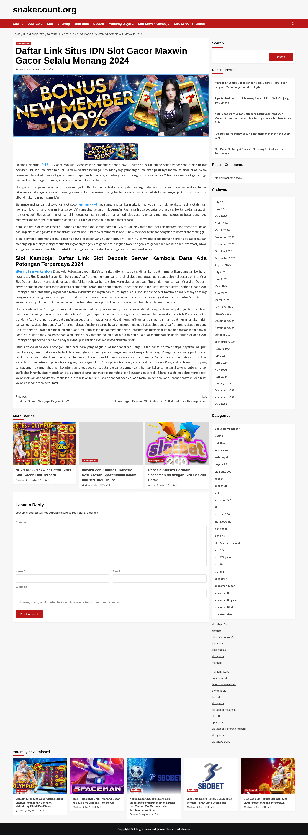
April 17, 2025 (166, 485)
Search (218, 43)
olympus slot (219, 690)
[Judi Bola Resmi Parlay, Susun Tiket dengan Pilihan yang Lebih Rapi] (211, 776)
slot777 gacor (223, 557)
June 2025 (221, 279)
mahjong (217, 662)
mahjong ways (220, 671)
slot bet (216, 630)
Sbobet (98, 24)
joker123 (217, 643)
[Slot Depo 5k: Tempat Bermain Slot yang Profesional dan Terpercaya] (268, 776)
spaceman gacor (225, 585)
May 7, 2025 (99, 485)
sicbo (218, 492)
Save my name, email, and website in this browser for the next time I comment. (70, 602)
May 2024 (221, 369)
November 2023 (225, 397)
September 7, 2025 (36, 480)
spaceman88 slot (225, 607)
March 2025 (222, 299)
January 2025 (223, 313)
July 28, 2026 (90, 807)
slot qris (220, 535)
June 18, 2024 (41, 69)
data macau (219, 649)
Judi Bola (35, 24)
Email (117, 571)
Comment (23, 522)
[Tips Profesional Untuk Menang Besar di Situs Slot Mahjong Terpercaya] (97, 776)
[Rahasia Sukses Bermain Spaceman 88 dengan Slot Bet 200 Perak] (177, 443)
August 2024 (223, 348)
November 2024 (225, 327)
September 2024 (225, 341)
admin (21, 480)
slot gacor (221, 528)
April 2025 (221, 292)
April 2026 (221, 223)
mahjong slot (223, 457)
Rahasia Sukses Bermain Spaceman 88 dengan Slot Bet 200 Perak (177, 475)
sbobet (219, 478)
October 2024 (223, 334)
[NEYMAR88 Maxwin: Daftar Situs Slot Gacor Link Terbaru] (44, 443)
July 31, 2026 (33, 811)
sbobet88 (221, 485)
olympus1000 (223, 471)
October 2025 (223, 251)
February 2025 (224, 306)
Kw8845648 (24, 69)
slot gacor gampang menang (229, 728)
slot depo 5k (219, 624)
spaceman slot (220, 677)
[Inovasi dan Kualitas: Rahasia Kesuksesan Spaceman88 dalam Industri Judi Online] (111, 443)
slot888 (219, 571)
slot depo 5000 (221, 741)
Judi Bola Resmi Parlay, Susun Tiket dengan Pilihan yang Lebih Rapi (253, 135)
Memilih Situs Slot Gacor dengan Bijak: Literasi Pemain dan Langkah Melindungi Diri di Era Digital (251, 85)
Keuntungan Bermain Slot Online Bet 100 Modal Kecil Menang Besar (160, 399)
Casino (18, 24)
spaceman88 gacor (226, 600)
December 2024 (225, 320)
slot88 (219, 564)
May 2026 (221, 216)
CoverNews (165, 829)
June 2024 (221, 362)
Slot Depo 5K (223, 521)
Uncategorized (23, 43)
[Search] (293, 24)
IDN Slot (46, 165)
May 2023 (221, 404)
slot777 (219, 550)
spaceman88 (222, 592)
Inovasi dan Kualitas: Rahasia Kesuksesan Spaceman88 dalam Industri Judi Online (109, 475)
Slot (50, 24)
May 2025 (221, 286)
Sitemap (63, 24)
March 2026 (222, 230)
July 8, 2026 (204, 807)
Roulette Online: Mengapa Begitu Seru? (42, 399)
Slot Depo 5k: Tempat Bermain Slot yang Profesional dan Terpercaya (249, 151)
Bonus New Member (227, 428)
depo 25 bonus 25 (223, 637)
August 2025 (223, 265)
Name (20, 571)
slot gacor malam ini (224, 709)
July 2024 (220, 355)
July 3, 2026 (261, 807)
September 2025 (225, 258)
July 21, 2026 (147, 814)
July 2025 (220, 272)
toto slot (217, 697)
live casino (221, 450)
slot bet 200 (222, 514)
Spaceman (221, 578)
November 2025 (225, 244)
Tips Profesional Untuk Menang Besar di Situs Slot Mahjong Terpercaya (252, 100)
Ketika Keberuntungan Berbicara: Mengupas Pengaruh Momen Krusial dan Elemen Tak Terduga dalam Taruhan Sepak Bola (253, 118)
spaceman (218, 722)
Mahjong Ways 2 (121, 24)
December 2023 (225, 390)
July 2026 (220, 202)
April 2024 (221, 376)
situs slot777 (223, 500)
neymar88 (221, 464)
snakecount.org (44, 9)
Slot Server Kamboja (153, 24)
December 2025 (225, 237)
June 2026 (221, 209)
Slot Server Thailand (189, 24)
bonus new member (224, 684)
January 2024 (223, 383)
